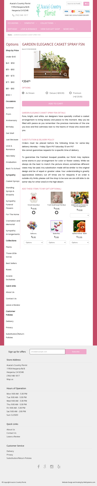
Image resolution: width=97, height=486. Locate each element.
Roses (8, 269)
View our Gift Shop (50, 29)
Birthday (12, 29)
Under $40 (11, 56)
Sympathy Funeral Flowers (10, 204)
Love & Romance (29, 29)
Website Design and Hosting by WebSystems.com (78, 482)
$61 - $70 (10, 75)
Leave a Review (13, 305)
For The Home (12, 214)
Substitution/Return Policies (13, 336)
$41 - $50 (10, 63)
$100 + (9, 95)
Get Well (10, 133)
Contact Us (11, 298)
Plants (9, 247)
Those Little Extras (11, 255)
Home (10, 35)
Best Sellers (11, 263)
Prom (8, 114)
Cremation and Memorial (13, 222)
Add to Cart (55, 103)
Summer (10, 107)
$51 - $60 (10, 69)
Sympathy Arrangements (13, 232)
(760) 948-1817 (21, 15)
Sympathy (29, 23)
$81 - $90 (10, 88)
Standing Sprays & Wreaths (10, 191)
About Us (10, 292)
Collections (46, 23)
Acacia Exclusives (10, 278)
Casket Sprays (12, 181)
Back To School (13, 168)
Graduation (11, 162)
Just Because (12, 139)
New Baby (10, 155)
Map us (10, 379)
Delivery (9, 321)
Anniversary (11, 120)
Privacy (9, 327)
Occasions (13, 23)
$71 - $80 (10, 82)
